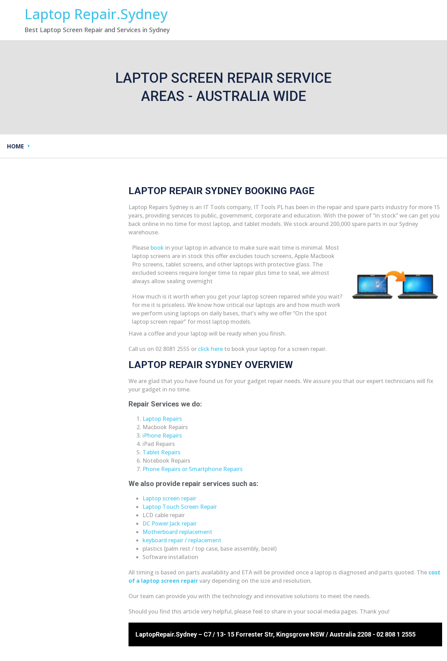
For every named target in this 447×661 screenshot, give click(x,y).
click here (210, 349)
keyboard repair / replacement (181, 540)
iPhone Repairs (162, 435)
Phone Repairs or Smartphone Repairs (192, 469)
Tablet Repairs (161, 452)
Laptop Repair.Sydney (96, 13)
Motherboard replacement (177, 532)
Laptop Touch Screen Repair (179, 507)
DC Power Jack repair (169, 523)
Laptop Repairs (162, 419)
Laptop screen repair (169, 498)
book (157, 247)
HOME (15, 146)
